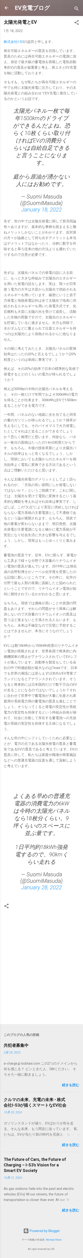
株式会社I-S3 (14, 42)
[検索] (76, 9)
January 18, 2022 (41, 209)
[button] (76, 23)
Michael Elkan (54, 1239)
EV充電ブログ (32, 8)
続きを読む (70, 1085)
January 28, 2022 (41, 887)
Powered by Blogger (44, 1231)
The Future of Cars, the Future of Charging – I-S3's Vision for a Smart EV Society (35, 1165)
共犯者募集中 (18, 1045)
